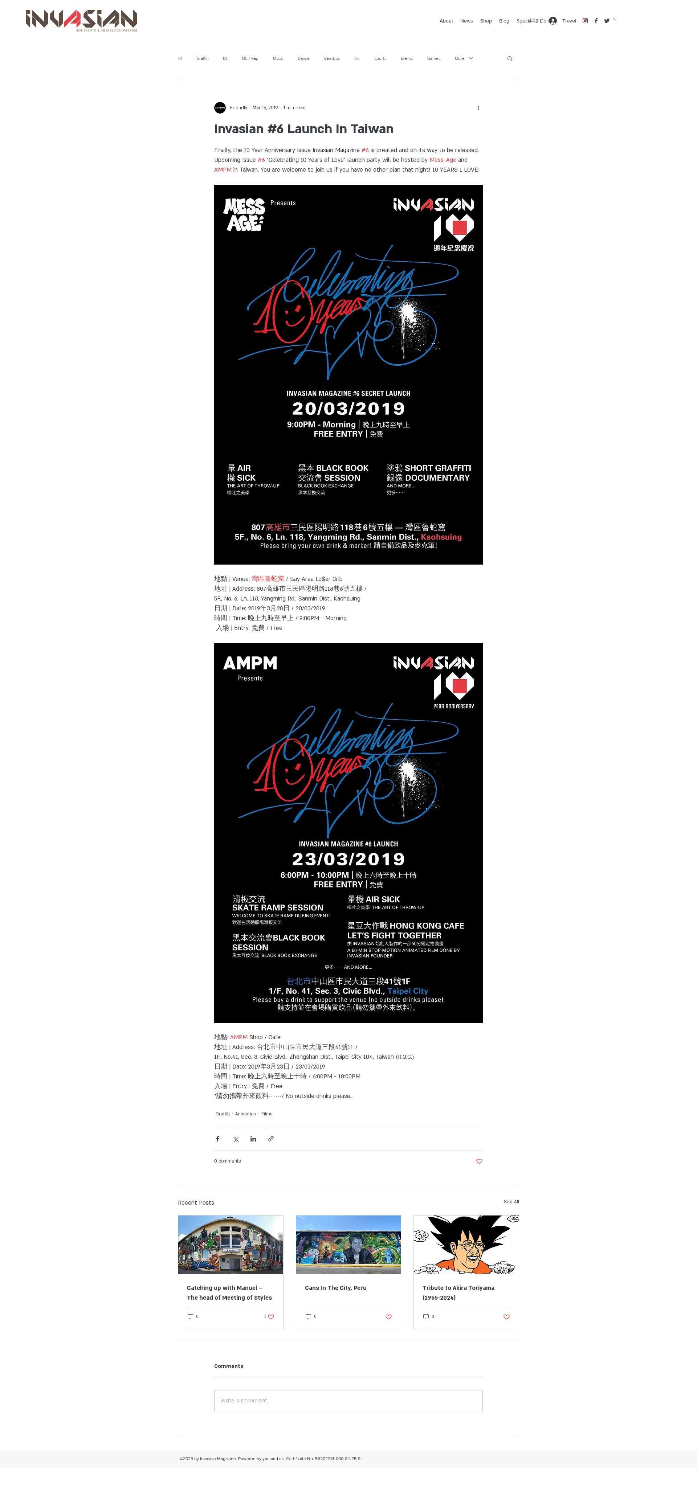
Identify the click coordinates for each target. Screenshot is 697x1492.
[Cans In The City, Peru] (348, 1245)
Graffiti (202, 58)
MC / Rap (250, 58)
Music (278, 58)
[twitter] (607, 20)
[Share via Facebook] (217, 1138)
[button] (615, 18)
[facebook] (596, 20)
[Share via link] (271, 1138)
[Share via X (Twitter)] (235, 1138)
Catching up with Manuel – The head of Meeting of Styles (229, 1293)
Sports (380, 58)
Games (433, 58)
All (180, 58)
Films (266, 1114)
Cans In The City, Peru (336, 1288)
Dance (304, 58)
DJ (225, 58)
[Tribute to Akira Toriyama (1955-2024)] (466, 1245)
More (460, 58)
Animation (245, 1114)
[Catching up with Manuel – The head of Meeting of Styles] (230, 1245)
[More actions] (478, 107)
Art (357, 58)
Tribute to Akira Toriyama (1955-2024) (458, 1293)
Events (407, 58)
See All (511, 1202)
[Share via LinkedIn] (253, 1138)
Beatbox (332, 58)
